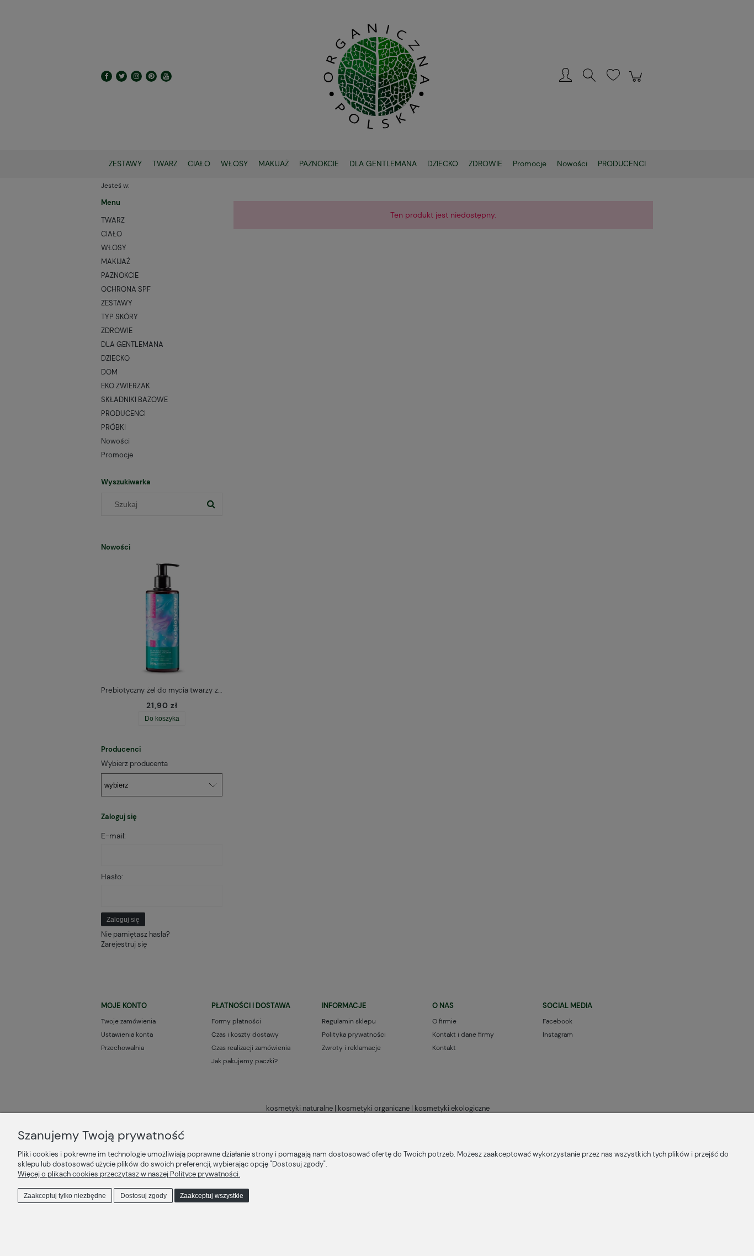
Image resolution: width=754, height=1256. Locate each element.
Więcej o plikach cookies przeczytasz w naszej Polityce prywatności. (129, 1174)
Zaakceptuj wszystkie (211, 1196)
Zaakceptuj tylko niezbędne (65, 1196)
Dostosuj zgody (143, 1196)
